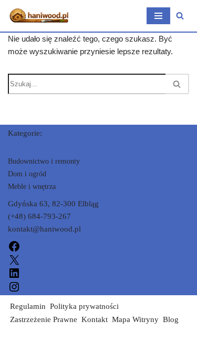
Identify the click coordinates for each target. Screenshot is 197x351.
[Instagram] (14, 286)
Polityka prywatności (84, 306)
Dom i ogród (27, 174)
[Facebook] (14, 246)
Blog (171, 319)
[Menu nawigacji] (158, 16)
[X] (14, 259)
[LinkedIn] (14, 272)
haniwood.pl (28, 340)
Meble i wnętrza (32, 186)
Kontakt (94, 319)
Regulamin (28, 306)
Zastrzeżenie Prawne (43, 319)
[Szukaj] (180, 15)
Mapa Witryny (135, 319)
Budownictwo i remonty (44, 161)
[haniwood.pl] (39, 15)
